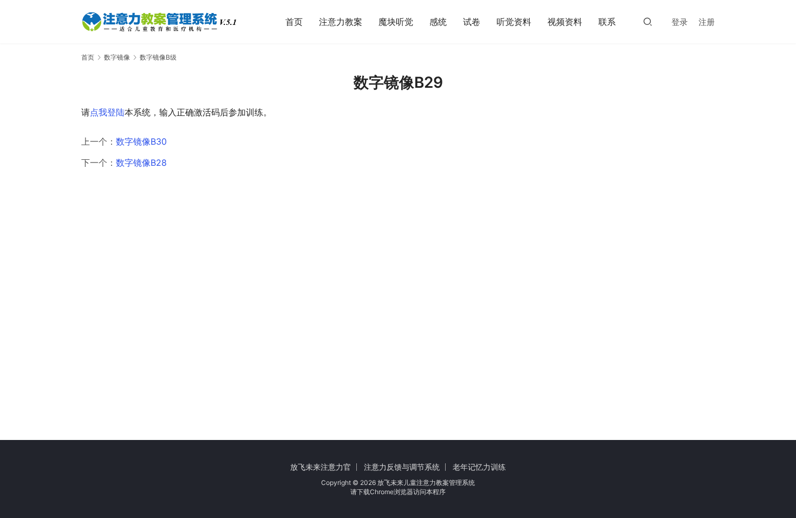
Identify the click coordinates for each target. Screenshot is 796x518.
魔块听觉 (396, 21)
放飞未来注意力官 (320, 466)
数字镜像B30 (141, 141)
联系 (607, 21)
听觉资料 (514, 21)
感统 (438, 21)
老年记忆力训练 (479, 466)
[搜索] (648, 21)
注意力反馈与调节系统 (402, 466)
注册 (707, 22)
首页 (294, 21)
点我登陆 (107, 112)
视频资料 (564, 21)
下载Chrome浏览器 (385, 492)
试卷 (471, 21)
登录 (679, 22)
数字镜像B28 (141, 162)
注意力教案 (340, 21)
